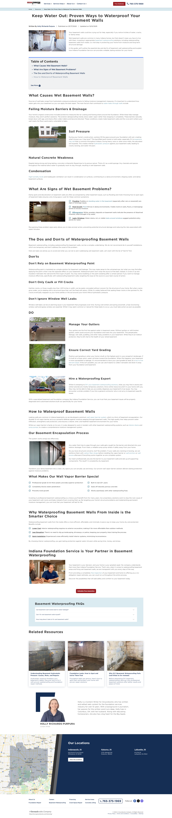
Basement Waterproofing (57, 802)
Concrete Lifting (90, 802)
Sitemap (141, 813)
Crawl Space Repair (75, 802)
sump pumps (33, 427)
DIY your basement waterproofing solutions (101, 385)
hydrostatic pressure (101, 143)
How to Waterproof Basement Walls (51, 77)
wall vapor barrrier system (96, 417)
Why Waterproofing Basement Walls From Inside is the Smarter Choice (67, 81)
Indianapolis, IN (75, 750)
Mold (85, 207)
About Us (70, 4)
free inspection (96, 573)
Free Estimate (119, 4)
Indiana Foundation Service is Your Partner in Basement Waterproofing (67, 84)
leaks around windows (114, 218)
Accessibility (133, 813)
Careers (51, 799)
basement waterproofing (104, 40)
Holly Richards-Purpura (46, 26)
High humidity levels (36, 177)
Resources (38, 9)
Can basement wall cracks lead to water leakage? (52, 609)
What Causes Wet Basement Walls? (50, 66)
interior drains (134, 425)
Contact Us (81, 4)
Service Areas (58, 4)
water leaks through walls (113, 103)
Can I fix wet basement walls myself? (48, 614)
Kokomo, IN (106, 750)
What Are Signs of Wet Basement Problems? (55, 69)
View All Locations (76, 759)
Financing (72, 799)
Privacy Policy (111, 813)
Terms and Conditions (123, 813)
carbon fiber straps (91, 453)
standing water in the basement (100, 201)
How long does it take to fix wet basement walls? (52, 619)
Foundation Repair (35, 802)
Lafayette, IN (140, 750)
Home (30, 9)
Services (47, 4)
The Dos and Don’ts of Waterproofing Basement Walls (59, 73)
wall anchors (130, 453)
